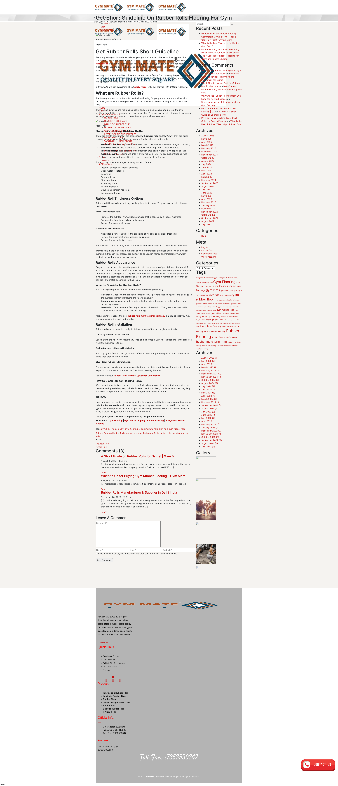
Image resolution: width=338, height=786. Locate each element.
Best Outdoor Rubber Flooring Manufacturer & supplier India (221, 89)
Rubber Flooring (104, 433)
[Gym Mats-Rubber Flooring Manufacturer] (109, 7)
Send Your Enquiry (111, 665)
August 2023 (207, 186)
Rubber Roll (109, 711)
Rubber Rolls (118, 433)
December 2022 (209, 208)
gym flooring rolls (134, 429)
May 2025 (206, 138)
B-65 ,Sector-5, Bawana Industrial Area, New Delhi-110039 (123, 21)
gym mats (213, 298)
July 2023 (206, 189)
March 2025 (207, 145)
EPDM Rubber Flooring (230, 286)
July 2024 (206, 164)
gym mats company (230, 299)
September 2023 (209, 183)
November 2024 (209, 154)
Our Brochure (109, 668)
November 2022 (209, 211)
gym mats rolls (150, 429)
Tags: (98, 429)
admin (107, 23)
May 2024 (206, 170)
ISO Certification (110, 675)
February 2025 (208, 148)
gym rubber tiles (218, 322)
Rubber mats (204, 350)
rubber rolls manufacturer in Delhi (142, 433)
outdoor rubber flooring (208, 334)
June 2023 (206, 192)
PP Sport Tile (109, 717)
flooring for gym (207, 291)
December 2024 (209, 151)
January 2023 (208, 205)
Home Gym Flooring (211, 325)
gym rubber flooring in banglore (229, 308)
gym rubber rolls (177, 429)
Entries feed (207, 250)
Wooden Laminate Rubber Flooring (218, 33)
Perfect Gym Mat (227, 335)
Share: (99, 439)
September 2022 (209, 218)
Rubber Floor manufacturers (224, 346)
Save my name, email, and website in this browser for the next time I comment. (137, 553)
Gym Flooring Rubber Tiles (116, 708)
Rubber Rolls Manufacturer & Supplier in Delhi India (139, 492)
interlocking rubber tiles (212, 328)
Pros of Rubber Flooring (215, 340)
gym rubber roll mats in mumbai (229, 315)
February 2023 (208, 202)
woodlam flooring (202, 357)
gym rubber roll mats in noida (206, 318)
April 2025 (206, 142)
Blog (103, 26)
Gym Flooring (224, 290)
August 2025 (207, 135)
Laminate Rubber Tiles (232, 332)
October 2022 (208, 215)
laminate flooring (219, 332)
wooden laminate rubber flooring (227, 354)
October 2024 (208, 158)
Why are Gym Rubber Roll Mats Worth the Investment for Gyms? (220, 76)
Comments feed (209, 253)
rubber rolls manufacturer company (146, 315)
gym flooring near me (224, 294)
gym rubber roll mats (211, 315)
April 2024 (206, 173)
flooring (198, 291)
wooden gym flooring (209, 354)
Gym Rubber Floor (226, 304)
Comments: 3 (107, 30)
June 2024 (206, 167)
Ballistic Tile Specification (114, 671)
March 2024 (207, 177)
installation (224, 325)
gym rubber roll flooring (222, 312)
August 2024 (207, 161)
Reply (104, 472)
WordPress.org (208, 256)
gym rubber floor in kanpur (205, 312)
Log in (204, 247)
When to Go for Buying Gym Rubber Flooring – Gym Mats (143, 476)
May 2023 (206, 196)
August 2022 (207, 221)
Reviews (107, 678)
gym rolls (163, 429)
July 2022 (206, 224)
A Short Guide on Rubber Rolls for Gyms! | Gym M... (139, 456)
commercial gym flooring (214, 286)
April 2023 (206, 199)
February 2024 (208, 180)
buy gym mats (201, 286)
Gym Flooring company (112, 429)
